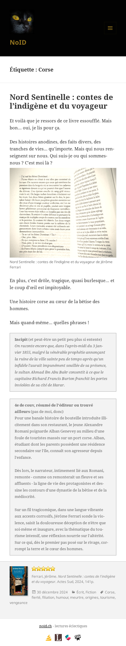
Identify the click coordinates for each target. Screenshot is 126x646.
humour (62, 597)
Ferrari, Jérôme (44, 576)
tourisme (107, 597)
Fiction (91, 592)
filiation (48, 597)
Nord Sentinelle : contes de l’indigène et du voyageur (61, 101)
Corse (110, 592)
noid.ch (45, 626)
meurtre (77, 597)
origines (91, 597)
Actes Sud (65, 581)
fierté (36, 597)
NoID (18, 42)
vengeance (19, 602)
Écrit (80, 592)
